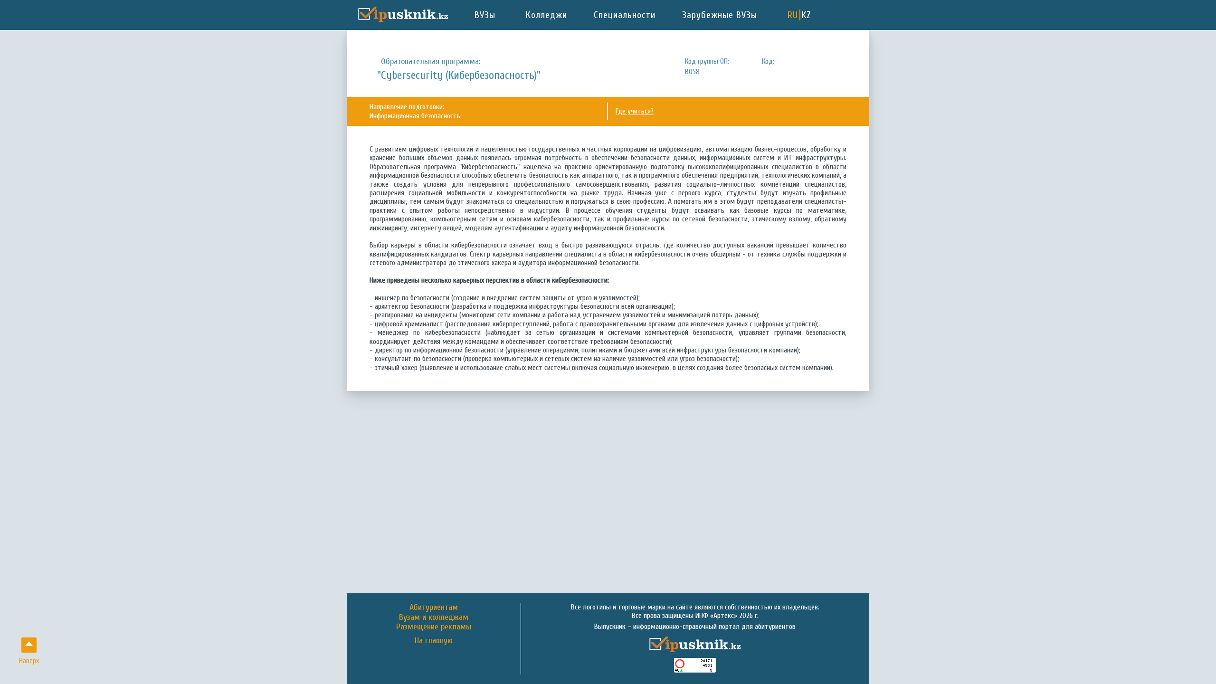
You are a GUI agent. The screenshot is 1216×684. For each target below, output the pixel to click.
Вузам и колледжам (433, 617)
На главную (434, 641)
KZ (806, 15)
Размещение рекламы (433, 627)
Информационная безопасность (415, 116)
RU (793, 15)
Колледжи (546, 15)
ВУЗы (485, 15)
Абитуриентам (433, 607)
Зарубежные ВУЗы (719, 15)
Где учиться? (635, 111)
